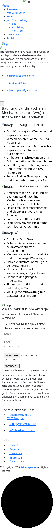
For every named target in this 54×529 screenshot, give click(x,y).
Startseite (12, 9)
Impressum (16, 457)
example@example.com (20, 75)
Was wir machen (16, 13)
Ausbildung (17, 27)
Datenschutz (16, 461)
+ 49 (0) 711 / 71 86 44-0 (22, 424)
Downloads (13, 34)
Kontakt (11, 38)
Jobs (13, 23)
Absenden (11, 366)
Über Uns (14, 445)
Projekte (11, 16)
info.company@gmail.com (22, 90)
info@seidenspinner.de (22, 430)
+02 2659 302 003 (17, 83)
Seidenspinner (28, 467)
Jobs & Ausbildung (17, 20)
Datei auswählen (13, 359)
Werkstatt (17, 31)
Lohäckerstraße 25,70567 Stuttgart (19, 416)
